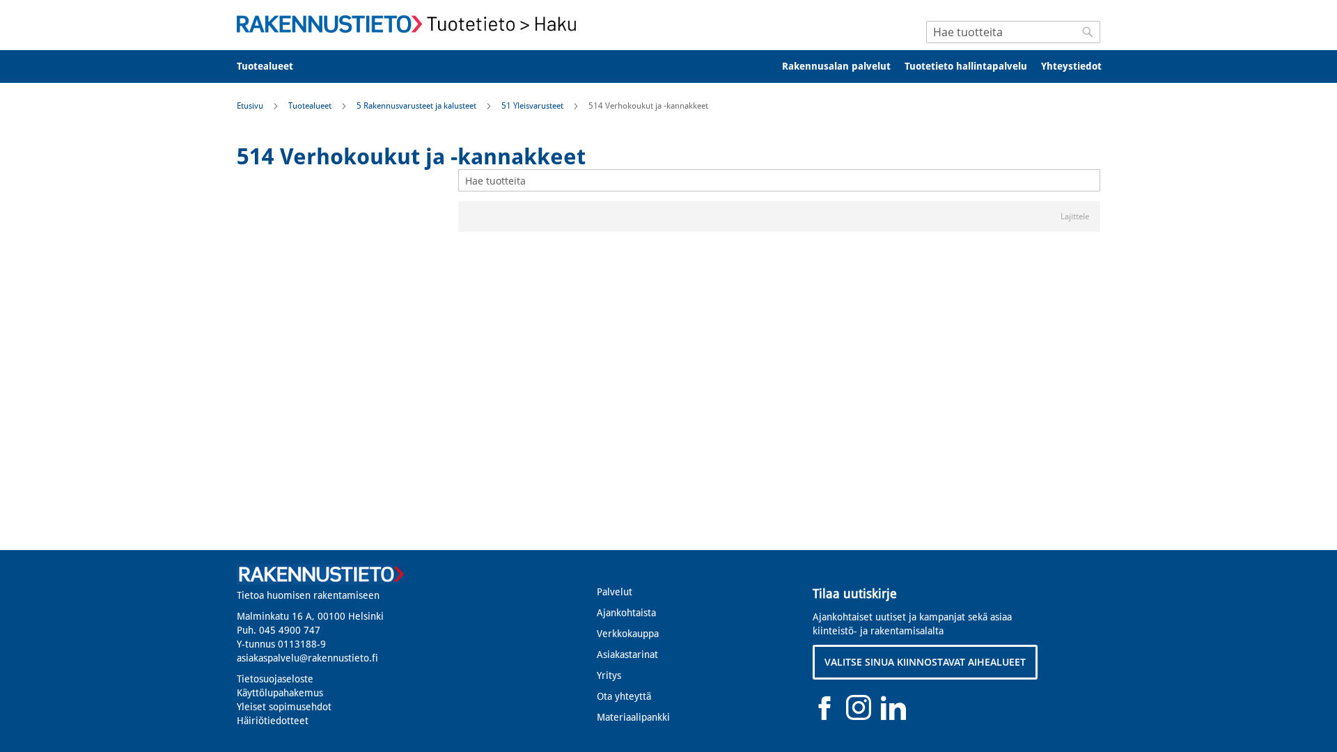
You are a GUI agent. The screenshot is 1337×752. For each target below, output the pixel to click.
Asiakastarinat (627, 654)
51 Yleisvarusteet (533, 106)
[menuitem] (274, 66)
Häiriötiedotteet (272, 720)
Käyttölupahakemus (280, 692)
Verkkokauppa (628, 633)
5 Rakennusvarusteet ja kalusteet (417, 106)
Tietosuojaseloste (275, 678)
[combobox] (1013, 32)
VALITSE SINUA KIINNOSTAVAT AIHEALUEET (925, 661)
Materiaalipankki (633, 717)
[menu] (668, 66)
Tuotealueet (311, 106)
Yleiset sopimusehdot (284, 706)
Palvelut (614, 591)
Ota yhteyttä (624, 696)
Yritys (609, 675)
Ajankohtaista (626, 612)
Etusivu (251, 106)
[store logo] (411, 24)
